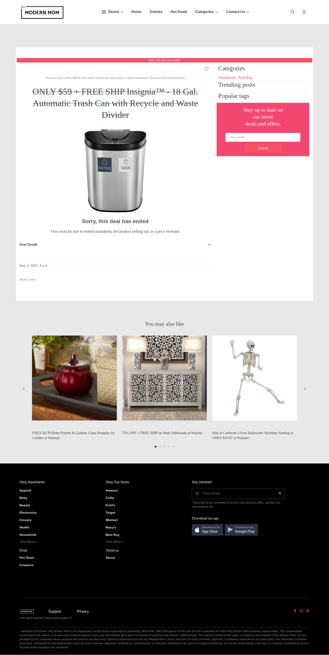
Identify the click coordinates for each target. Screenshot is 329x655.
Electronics (28, 512)
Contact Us (235, 12)
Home (136, 12)
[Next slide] (305, 388)
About (110, 557)
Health (24, 527)
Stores (113, 12)
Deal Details (28, 244)
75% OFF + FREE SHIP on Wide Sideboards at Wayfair (162, 433)
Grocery (25, 520)
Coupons (26, 565)
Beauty (24, 505)
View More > (28, 541)
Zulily (110, 498)
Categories (204, 12)
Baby (23, 498)
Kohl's (110, 505)
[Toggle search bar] (292, 11)
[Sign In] (304, 11)
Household (227, 78)
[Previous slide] (23, 388)
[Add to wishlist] (206, 68)
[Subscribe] (279, 493)
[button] (155, 447)
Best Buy (245, 78)
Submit (263, 148)
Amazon (112, 490)
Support (54, 611)
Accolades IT (64, 618)
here (182, 78)
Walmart (112, 520)
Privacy (83, 611)
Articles (156, 12)
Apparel (25, 490)
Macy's (111, 527)
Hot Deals (179, 12)
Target (110, 512)
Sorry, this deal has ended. (164, 60)
